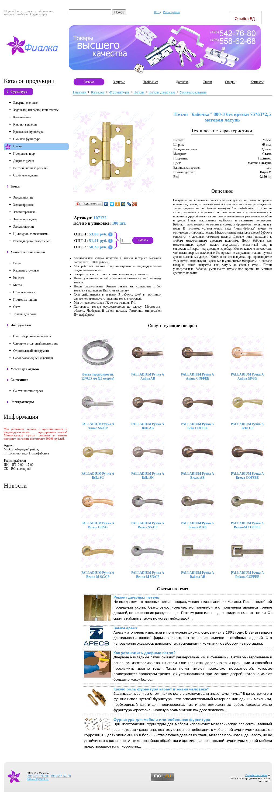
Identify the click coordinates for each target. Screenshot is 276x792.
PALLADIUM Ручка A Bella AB (147, 426)
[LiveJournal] (129, 203)
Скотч (17, 307)
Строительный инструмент (31, 351)
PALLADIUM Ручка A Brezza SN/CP (147, 525)
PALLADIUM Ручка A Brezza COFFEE (247, 476)
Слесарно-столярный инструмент (35, 343)
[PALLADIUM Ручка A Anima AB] (147, 352)
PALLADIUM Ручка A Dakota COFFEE (247, 575)
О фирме (119, 82)
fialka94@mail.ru (38, 778)
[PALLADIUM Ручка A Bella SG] (98, 451)
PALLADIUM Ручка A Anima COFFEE (197, 376)
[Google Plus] (134, 203)
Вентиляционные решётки (30, 168)
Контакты (257, 82)
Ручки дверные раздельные (31, 241)
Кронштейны (22, 117)
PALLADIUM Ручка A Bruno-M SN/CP (147, 575)
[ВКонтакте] (106, 203)
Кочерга (18, 278)
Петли (17, 146)
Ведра (17, 263)
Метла (17, 285)
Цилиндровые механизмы (30, 234)
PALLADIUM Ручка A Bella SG (97, 476)
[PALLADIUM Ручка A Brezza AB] (197, 451)
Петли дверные (162, 92)
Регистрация (171, 12)
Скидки (230, 82)
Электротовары (22, 402)
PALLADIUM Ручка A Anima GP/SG (247, 376)
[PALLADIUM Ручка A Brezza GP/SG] (98, 501)
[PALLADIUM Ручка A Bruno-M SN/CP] (147, 551)
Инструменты (21, 325)
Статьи (207, 82)
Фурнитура (19, 91)
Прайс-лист (150, 82)
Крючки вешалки (25, 124)
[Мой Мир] (123, 203)
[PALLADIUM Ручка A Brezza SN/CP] (147, 501)
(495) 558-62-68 (60, 775)
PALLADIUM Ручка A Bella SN (147, 476)
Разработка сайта (256, 775)
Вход (157, 12)
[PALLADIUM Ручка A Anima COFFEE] (197, 352)
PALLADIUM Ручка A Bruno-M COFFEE (247, 525)
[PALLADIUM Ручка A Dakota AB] (197, 551)
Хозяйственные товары (28, 252)
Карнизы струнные (26, 270)
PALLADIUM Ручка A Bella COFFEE (197, 426)
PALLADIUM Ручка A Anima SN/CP (97, 426)
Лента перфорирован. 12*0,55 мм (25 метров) (97, 376)
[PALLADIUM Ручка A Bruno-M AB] (197, 501)
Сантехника (19, 380)
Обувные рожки (24, 292)
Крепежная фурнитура (28, 132)
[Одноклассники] (117, 203)
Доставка (182, 82)
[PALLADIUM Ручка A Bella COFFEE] (197, 402)
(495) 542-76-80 (37, 775)
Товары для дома (24, 314)
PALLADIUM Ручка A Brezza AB (197, 476)
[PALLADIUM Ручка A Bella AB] (147, 402)
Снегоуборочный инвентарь (32, 336)
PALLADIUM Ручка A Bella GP (247, 426)
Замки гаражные (24, 212)
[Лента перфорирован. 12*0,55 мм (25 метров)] (98, 352)
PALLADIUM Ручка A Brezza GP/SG (97, 525)
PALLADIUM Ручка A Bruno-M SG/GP (97, 575)
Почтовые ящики (25, 299)
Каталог (98, 92)
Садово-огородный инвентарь (33, 358)
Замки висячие (23, 197)
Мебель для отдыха (25, 369)
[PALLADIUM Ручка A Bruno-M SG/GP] (98, 551)
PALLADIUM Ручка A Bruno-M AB (197, 525)
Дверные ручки (23, 161)
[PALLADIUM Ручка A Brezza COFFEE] (247, 451)
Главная (89, 82)
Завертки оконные (25, 103)
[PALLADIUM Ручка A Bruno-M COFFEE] (247, 501)
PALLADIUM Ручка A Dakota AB (197, 575)
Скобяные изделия (25, 175)
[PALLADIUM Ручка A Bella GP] (247, 402)
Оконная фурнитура (26, 139)
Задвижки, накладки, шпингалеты (35, 110)
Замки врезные (23, 205)
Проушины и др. (24, 153)
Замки (15, 186)
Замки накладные (25, 219)
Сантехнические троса (28, 391)
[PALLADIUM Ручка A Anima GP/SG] (247, 352)
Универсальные (193, 92)
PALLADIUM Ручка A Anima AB (147, 376)
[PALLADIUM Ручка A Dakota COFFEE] (247, 551)
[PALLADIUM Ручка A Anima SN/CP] (98, 402)
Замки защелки (23, 226)
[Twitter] (112, 203)
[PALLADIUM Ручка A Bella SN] (147, 451)
